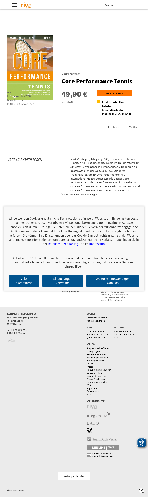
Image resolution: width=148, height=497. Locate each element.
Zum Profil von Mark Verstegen (80, 194)
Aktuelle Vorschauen (96, 354)
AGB (89, 385)
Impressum (92, 388)
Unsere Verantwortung (98, 382)
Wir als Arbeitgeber (96, 379)
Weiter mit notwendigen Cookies (113, 281)
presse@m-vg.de (70, 291)
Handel (90, 363)
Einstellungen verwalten (62, 281)
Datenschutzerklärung (63, 244)
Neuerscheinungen (96, 320)
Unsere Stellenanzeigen (98, 375)
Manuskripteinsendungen (99, 369)
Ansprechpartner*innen (98, 348)
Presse (90, 366)
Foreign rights (93, 351)
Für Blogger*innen (96, 360)
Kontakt (90, 394)
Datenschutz (93, 391)
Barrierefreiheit (94, 372)
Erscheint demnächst (97, 317)
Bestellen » (114, 93)
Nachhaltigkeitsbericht (97, 357)
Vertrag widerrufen (74, 476)
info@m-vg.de (21, 333)
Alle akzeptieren (24, 281)
